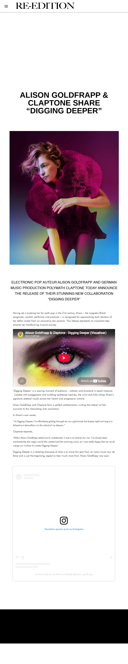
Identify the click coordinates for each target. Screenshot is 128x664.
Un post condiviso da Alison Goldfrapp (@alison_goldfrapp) (64, 574)
